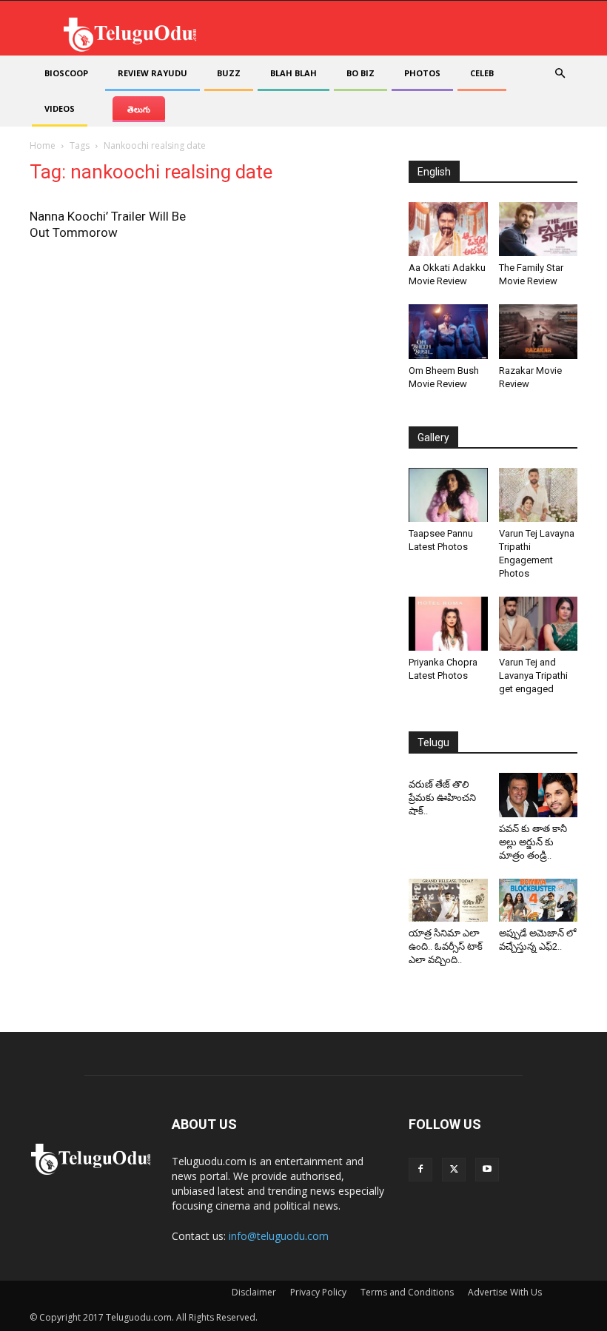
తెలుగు (138, 109)
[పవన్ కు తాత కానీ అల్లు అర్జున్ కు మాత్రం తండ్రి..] (538, 795)
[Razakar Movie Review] (538, 331)
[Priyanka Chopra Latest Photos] (448, 624)
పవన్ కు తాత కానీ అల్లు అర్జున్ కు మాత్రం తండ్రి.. (533, 842)
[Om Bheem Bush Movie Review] (448, 331)
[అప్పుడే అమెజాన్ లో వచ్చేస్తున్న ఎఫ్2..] (538, 900)
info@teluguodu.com (279, 1236)
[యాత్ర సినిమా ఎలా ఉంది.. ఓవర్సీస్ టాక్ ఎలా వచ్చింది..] (448, 900)
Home (43, 145)
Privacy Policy (318, 1292)
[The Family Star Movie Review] (538, 229)
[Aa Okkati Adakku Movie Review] (448, 229)
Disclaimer (254, 1292)
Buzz (229, 72)
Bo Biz (360, 72)
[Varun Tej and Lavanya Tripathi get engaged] (538, 624)
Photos (422, 72)
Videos (59, 108)
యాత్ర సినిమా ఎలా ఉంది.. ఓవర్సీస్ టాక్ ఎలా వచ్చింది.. (446, 946)
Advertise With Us (505, 1292)
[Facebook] (420, 1169)
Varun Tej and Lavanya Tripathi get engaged (533, 675)
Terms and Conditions (407, 1292)
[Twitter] (454, 1169)
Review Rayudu (152, 72)
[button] (559, 74)
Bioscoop (66, 72)
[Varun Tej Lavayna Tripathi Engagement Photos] (538, 495)
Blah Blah (293, 72)
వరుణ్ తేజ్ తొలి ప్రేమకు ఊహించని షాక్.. (442, 798)
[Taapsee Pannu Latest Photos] (448, 495)
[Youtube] (487, 1169)
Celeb (482, 72)
